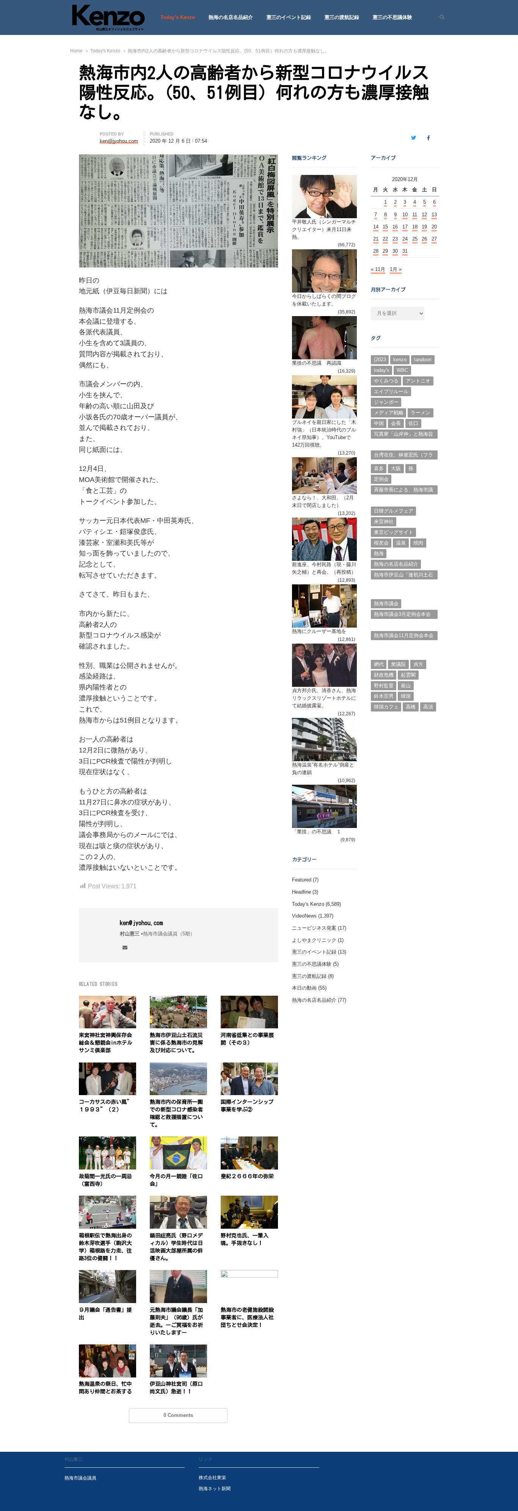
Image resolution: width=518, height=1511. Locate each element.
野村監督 (384, 685)
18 (415, 227)
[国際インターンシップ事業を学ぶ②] (249, 1067)
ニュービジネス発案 (314, 928)
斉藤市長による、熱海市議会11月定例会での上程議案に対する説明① (403, 490)
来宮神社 (384, 521)
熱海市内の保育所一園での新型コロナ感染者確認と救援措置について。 (176, 1113)
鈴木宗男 (384, 696)
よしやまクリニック (314, 940)
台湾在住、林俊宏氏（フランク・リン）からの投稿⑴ (403, 456)
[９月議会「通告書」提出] (107, 1274)
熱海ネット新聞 (215, 1488)
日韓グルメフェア (393, 511)
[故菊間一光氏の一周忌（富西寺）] (107, 1141)
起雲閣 (408, 675)
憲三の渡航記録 (342, 17)
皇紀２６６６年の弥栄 (247, 1176)
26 (424, 239)
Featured (301, 880)
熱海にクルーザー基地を (319, 631)
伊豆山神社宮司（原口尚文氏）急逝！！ (176, 1387)
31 (405, 251)
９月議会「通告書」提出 (105, 1313)
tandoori (423, 359)
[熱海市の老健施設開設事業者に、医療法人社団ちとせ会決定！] (249, 1274)
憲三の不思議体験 (392, 17)
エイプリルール (391, 391)
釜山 (406, 685)
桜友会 (381, 543)
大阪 (396, 468)
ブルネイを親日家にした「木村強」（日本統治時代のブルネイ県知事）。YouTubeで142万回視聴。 (324, 433)
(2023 (380, 359)
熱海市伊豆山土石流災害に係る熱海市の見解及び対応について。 (176, 1043)
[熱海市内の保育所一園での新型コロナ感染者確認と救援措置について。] (178, 1067)
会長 (396, 423)
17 (405, 227)
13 (434, 214)
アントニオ (418, 381)
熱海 (379, 553)
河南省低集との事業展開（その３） (247, 1039)
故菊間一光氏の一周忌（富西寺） (105, 1180)
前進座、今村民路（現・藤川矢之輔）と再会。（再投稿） (324, 568)
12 (424, 214)
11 (414, 214)
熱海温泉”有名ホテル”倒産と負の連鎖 (323, 768)
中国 (379, 423)
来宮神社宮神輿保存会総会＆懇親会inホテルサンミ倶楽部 (105, 1043)
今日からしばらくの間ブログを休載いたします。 (324, 300)
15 (385, 227)
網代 (379, 664)
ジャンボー (386, 402)
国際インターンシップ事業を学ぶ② (247, 1105)
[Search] (439, 17)
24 (405, 239)
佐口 (413, 423)
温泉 (401, 543)
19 (424, 227)
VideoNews (304, 916)
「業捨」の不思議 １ (316, 831)
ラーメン (420, 413)
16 (395, 227)
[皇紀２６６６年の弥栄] (249, 1141)
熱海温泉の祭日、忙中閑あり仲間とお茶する (105, 1387)
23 (395, 239)
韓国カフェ (386, 707)
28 (375, 251)
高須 (428, 707)
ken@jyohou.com (141, 923)
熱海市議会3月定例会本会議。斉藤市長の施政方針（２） (402, 615)
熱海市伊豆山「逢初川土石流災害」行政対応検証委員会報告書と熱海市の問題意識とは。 (403, 575)
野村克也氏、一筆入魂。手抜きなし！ (244, 1239)
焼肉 (418, 543)
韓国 (406, 696)
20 (434, 227)
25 (415, 239)
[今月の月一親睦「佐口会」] (178, 1141)
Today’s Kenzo (177, 17)
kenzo (400, 359)
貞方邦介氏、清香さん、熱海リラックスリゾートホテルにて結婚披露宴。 (324, 698)
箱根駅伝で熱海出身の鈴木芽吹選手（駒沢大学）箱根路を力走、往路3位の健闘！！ (105, 1247)
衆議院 (398, 664)
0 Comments (178, 1415)
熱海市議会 (386, 603)
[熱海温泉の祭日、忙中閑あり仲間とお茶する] (107, 1349)
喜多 (379, 468)
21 (375, 239)
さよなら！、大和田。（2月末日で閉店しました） (323, 501)
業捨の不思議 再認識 (316, 363)
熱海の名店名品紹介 (231, 17)
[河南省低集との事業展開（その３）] (249, 1000)
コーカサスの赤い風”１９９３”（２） (105, 1105)
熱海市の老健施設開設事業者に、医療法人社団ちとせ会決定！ (247, 1317)
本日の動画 (304, 988)
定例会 (381, 479)
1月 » (396, 269)
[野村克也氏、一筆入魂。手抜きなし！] (249, 1200)
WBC (402, 370)
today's (381, 370)
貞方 (418, 664)
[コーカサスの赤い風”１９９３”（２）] (107, 1067)
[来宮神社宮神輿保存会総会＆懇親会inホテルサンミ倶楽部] (107, 1000)
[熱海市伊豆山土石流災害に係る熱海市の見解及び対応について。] (178, 1000)
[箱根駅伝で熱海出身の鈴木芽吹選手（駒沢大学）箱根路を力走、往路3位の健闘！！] (107, 1200)
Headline (301, 892)
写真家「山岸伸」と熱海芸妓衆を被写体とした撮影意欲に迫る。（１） (403, 435)
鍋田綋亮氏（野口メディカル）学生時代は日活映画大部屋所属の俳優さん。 (176, 1247)
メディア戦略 (388, 413)
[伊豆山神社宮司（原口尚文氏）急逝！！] (178, 1349)
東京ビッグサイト (393, 532)
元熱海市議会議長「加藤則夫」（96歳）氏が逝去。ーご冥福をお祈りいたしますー (176, 1321)
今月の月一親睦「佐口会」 (176, 1180)
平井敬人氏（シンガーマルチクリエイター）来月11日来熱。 (324, 229)
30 (395, 251)
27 (434, 239)
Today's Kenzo (308, 904)
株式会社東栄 (212, 1477)
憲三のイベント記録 (289, 17)
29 (385, 251)
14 (375, 227)
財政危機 (384, 675)
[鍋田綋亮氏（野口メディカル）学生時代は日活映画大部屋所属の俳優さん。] (178, 1200)
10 (405, 214)
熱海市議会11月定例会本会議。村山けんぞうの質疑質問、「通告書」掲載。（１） (403, 636)
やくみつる (386, 381)
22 (385, 239)
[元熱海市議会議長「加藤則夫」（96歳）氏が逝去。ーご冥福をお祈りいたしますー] (178, 1274)
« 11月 (378, 269)
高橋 (411, 707)
